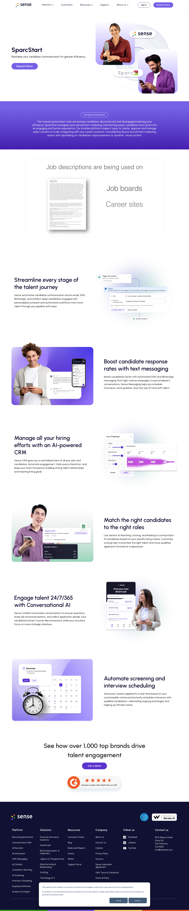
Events (71, 853)
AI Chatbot (17, 864)
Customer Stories (76, 837)
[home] (26, 4)
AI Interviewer (18, 853)
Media (71, 859)
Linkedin (132, 842)
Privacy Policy (101, 853)
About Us (99, 837)
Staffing (44, 872)
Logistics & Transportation (52, 859)
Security (99, 859)
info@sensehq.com (164, 850)
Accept (118, 901)
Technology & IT (47, 878)
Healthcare (45, 845)
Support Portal (74, 864)
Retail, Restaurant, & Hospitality (49, 852)
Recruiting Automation (22, 837)
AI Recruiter (17, 848)
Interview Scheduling (22, 881)
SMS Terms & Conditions (107, 872)
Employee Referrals (21, 886)
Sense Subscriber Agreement (103, 865)
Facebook (132, 837)
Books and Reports (76, 848)
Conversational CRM (21, 842)
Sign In (144, 5)
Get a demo (94, 765)
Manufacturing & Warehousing (48, 865)
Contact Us (100, 842)
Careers (99, 848)
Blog (70, 842)
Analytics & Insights (21, 891)
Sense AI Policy (102, 878)
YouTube (132, 848)
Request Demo (163, 5)
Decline (138, 901)
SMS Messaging (19, 859)
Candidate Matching (22, 870)
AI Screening (18, 875)
